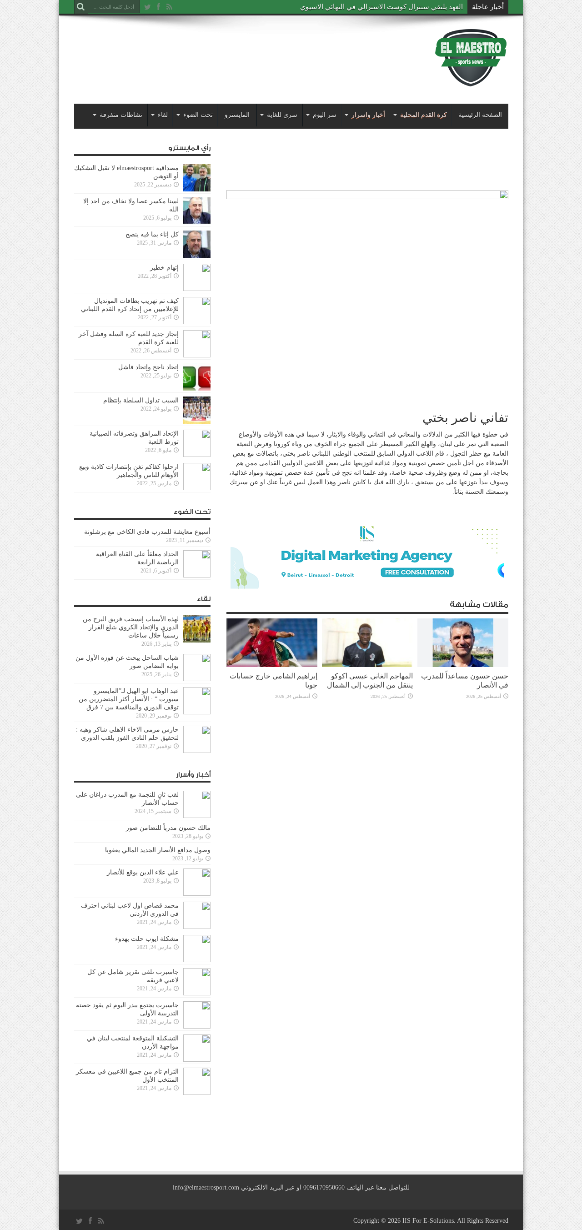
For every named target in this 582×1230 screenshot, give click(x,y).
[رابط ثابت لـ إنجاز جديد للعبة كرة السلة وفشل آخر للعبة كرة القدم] (197, 355)
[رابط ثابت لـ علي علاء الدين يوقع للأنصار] (197, 893)
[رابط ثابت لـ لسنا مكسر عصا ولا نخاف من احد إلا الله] (197, 222)
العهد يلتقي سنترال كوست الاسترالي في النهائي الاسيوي (381, 6)
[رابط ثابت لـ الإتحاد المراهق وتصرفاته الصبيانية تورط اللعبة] (197, 455)
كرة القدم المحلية (423, 114)
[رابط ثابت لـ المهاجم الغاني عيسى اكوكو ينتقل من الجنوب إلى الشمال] (367, 665)
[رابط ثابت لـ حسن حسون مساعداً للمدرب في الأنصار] (462, 665)
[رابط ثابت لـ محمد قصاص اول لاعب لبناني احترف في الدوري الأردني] (197, 927)
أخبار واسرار (368, 114)
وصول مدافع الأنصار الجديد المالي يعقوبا (158, 850)
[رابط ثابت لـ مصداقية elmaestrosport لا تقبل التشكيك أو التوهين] (197, 189)
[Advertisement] (239, 50)
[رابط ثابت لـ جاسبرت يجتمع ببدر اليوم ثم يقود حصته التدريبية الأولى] (197, 1026)
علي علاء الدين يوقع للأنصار (143, 872)
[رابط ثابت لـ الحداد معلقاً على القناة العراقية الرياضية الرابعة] (197, 575)
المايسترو (237, 114)
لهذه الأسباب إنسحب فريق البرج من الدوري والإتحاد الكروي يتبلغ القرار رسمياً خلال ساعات (131, 627)
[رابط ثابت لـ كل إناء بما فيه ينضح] (197, 255)
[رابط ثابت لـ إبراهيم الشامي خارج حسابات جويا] (271, 665)
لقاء (163, 114)
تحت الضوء (198, 114)
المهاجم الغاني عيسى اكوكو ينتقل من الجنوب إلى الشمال (370, 680)
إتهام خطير (164, 267)
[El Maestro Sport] (471, 81)
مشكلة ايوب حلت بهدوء (147, 938)
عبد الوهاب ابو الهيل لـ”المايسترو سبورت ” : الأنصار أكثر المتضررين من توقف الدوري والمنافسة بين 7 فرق (129, 699)
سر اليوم (324, 114)
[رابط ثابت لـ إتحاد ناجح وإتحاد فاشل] (197, 388)
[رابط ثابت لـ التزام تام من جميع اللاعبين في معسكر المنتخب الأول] (197, 1092)
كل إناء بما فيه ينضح (152, 234)
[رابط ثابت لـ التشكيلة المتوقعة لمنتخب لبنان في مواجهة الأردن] (197, 1059)
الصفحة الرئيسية (480, 114)
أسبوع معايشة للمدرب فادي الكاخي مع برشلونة (145, 531)
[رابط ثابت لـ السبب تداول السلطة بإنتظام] (197, 421)
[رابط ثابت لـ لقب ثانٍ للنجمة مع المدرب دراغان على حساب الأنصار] (197, 816)
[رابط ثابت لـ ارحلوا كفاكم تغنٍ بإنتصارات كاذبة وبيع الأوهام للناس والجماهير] (197, 488)
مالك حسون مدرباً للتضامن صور (168, 827)
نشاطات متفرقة (121, 114)
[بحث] (81, 7)
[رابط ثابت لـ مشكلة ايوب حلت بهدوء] (197, 960)
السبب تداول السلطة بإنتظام (141, 400)
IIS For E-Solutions (428, 1220)
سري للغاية (282, 114)
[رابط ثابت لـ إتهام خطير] (197, 289)
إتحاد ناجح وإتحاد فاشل (148, 367)
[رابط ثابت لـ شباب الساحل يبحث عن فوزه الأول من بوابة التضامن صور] (197, 679)
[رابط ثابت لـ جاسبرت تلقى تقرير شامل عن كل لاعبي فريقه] (197, 993)
